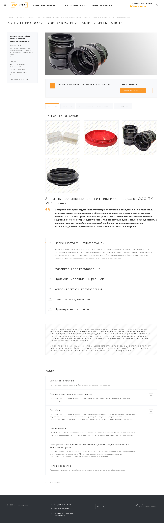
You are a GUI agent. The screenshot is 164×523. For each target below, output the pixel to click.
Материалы (67, 106)
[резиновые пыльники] (63, 175)
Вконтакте (97, 506)
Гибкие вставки (15, 45)
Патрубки (13, 62)
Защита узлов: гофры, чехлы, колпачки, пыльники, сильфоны (20, 38)
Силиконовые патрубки (62, 381)
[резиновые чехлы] (139, 138)
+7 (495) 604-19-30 (141, 4)
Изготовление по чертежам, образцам (94, 106)
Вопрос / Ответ (123, 106)
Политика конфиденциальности (147, 505)
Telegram (103, 506)
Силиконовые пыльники (19, 80)
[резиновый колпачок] (63, 138)
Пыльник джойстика (17, 69)
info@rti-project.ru (138, 6)
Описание (52, 106)
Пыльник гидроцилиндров (19, 72)
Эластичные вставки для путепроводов (71, 394)
